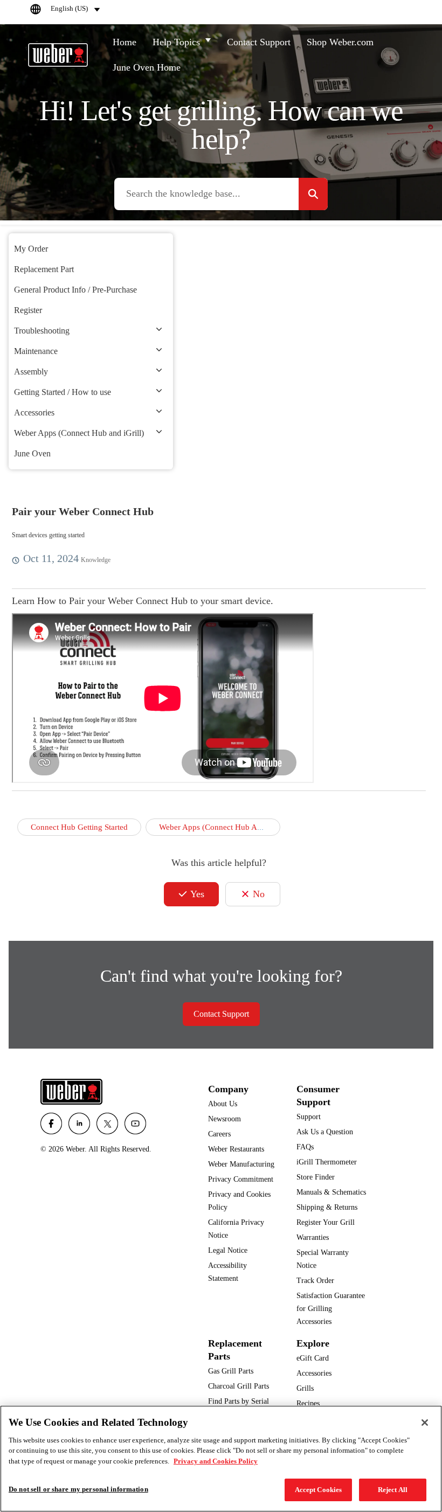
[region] (221, 1458)
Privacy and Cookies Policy (216, 1461)
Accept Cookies (318, 1490)
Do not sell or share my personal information (78, 1489)
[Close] (425, 1422)
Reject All (393, 1490)
